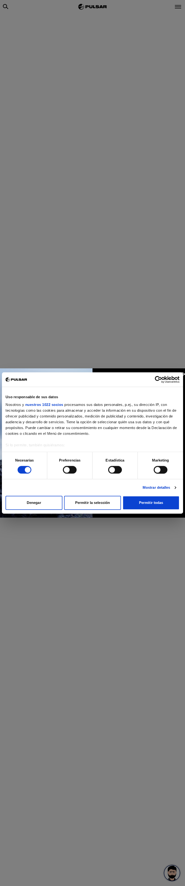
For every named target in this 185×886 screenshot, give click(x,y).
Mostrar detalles (156, 487)
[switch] (70, 470)
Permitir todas (151, 503)
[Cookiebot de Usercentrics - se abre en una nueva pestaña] (158, 379)
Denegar (34, 503)
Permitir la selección (92, 503)
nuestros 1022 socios (44, 405)
